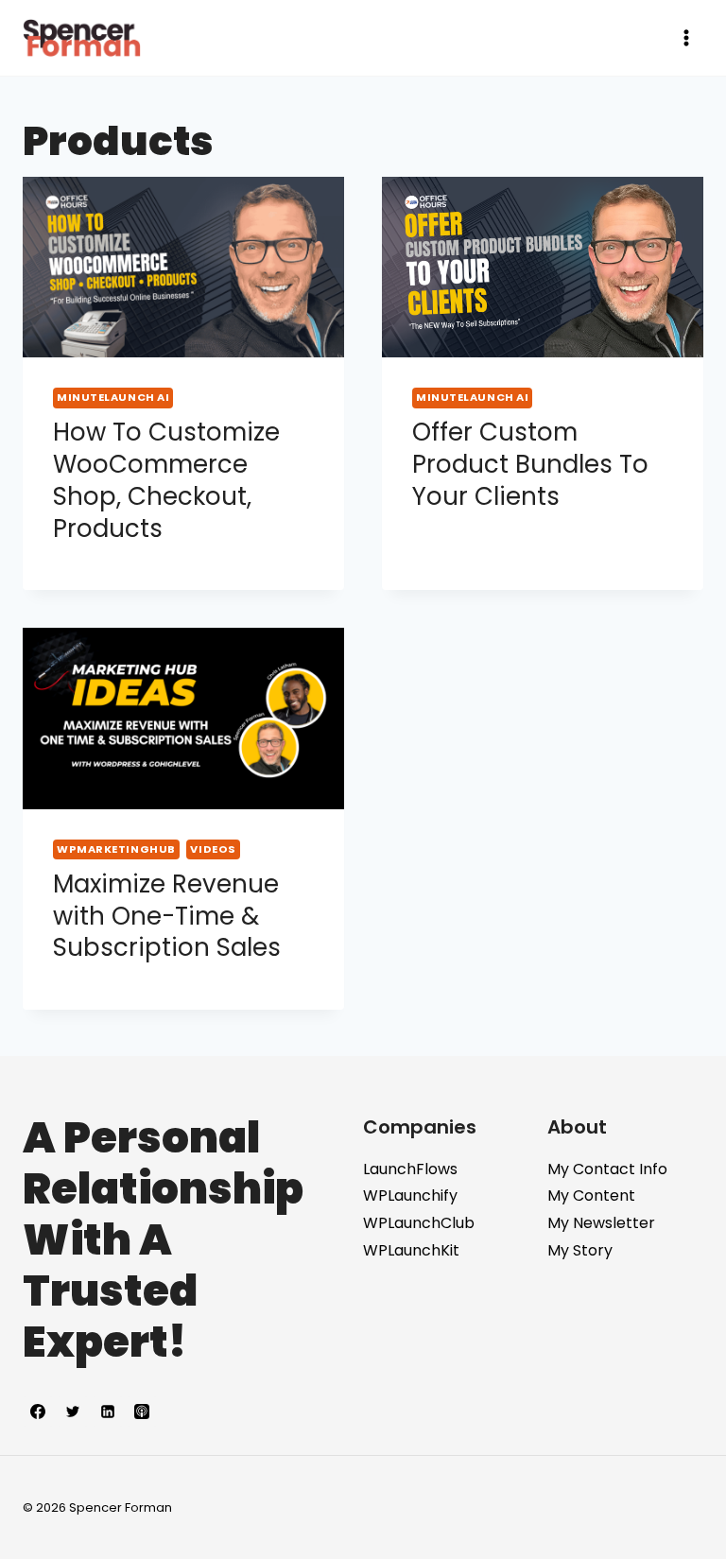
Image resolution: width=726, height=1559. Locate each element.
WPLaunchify (410, 1195)
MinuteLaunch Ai (113, 397)
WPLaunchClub (419, 1223)
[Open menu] (685, 37)
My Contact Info (607, 1169)
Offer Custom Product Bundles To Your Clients (530, 464)
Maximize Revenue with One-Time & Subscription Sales (167, 916)
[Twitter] (73, 1411)
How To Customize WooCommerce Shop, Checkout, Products (166, 480)
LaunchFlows (410, 1169)
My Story (580, 1250)
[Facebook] (38, 1411)
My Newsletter (601, 1223)
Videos (212, 849)
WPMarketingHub (116, 849)
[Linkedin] (108, 1411)
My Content (591, 1195)
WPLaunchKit (411, 1250)
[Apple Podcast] (142, 1411)
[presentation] (183, 267)
